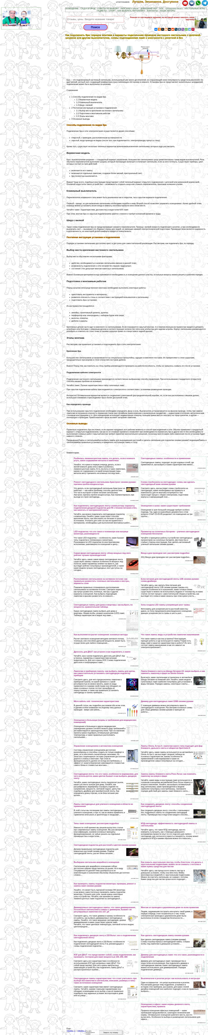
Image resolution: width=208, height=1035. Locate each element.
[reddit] (172, 29)
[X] (162, 29)
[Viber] (182, 29)
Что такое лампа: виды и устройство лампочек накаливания (170, 635)
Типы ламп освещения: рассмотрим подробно (96, 823)
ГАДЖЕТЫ (102, 11)
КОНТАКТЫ (152, 11)
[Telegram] (189, 29)
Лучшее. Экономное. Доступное (157, 1)
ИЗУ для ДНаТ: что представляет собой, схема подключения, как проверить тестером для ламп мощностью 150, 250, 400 (105, 956)
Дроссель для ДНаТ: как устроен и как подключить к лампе (102, 652)
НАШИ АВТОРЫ (167, 11)
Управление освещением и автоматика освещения (98, 746)
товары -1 (71, 1031)
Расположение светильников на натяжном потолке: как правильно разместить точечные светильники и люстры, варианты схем (102, 581)
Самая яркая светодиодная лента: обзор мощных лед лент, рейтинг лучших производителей (102, 554)
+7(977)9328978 (122, 2)
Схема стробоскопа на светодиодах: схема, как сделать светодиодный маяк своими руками (168, 483)
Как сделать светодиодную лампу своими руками (165, 935)
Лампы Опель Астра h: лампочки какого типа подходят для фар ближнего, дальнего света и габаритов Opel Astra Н (171, 747)
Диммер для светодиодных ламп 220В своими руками (167, 701)
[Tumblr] (179, 29)
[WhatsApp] (186, 29)
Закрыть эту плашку (110, 1032)
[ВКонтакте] (155, 29)
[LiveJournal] (176, 29)
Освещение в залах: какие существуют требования (165, 506)
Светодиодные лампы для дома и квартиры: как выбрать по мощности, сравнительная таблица (103, 606)
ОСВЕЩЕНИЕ (72, 9)
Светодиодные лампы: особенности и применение (166, 458)
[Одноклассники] (159, 29)
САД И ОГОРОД (88, 9)
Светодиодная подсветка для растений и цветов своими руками (105, 845)
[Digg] (169, 29)
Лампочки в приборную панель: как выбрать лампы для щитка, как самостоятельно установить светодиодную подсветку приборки (104, 673)
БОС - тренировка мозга (171, 9)
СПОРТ (112, 11)
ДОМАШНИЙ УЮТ (148, 9)
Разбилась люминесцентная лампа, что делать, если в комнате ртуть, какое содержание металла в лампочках (104, 459)
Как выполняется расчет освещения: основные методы (101, 635)
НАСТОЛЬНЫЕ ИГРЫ (195, 9)
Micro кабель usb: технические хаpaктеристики (96, 701)
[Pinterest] (193, 29)
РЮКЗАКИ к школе (130, 9)
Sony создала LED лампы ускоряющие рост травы (165, 605)
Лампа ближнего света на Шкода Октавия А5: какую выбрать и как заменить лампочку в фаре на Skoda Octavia (173, 672)
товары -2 (81, 1031)
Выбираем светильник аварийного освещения (96, 862)
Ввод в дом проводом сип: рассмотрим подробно (165, 553)
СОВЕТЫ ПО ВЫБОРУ (108, 9)
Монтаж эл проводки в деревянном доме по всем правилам (170, 907)
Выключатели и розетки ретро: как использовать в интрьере (170, 978)
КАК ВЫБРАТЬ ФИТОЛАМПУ (131, 11)
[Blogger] (166, 29)
